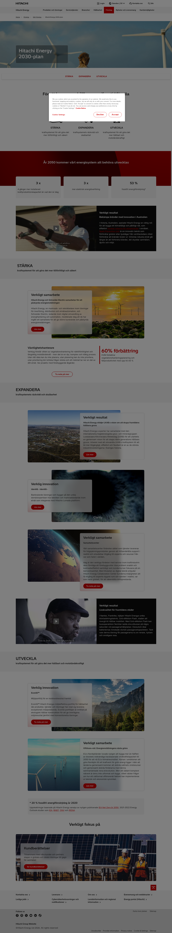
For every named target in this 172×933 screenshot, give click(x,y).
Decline (100, 115)
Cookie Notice (81, 108)
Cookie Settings (58, 115)
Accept (115, 115)
